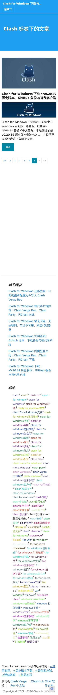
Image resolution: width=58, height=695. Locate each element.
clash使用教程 (37, 501)
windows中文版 (40, 611)
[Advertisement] (29, 195)
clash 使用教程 (41, 484)
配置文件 (32, 641)
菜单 (6, 9)
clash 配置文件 (23, 488)
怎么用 (46, 637)
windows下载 (30, 607)
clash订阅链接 (42, 522)
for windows (20, 544)
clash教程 (36, 518)
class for (36, 531)
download (36, 535)
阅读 (8, 147)
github (34, 586)
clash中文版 (20, 501)
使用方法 (35, 637)
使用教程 (23, 637)
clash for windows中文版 (27, 412)
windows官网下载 (28, 620)
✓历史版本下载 (22, 670)
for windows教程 (23, 578)
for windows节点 (30, 582)
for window (40, 539)
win (37, 590)
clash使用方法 (21, 505)
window (17, 594)
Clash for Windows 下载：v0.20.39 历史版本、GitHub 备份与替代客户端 (29, 370)
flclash (17, 539)
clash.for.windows (24, 493)
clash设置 (20, 527)
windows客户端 (22, 624)
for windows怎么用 (34, 573)
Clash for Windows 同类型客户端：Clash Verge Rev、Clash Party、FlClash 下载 (28, 355)
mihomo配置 (25, 590)
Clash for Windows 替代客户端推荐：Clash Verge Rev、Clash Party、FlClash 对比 (29, 310)
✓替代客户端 (43, 670)
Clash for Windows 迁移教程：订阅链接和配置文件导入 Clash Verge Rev (29, 295)
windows (29, 594)
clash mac (37, 459)
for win (27, 539)
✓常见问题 (25, 674)
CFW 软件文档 (50, 683)
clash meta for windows (27, 463)
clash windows (32, 476)
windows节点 (25, 633)
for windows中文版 (29, 561)
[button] (5, 160)
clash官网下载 (21, 510)
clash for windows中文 (31, 408)
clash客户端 (38, 510)
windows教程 (25, 628)
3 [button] (24, 160)
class (26, 531)
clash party (39, 467)
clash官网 (37, 505)
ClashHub (37, 681)
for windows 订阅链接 (30, 552)
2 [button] (19, 160)
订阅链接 (20, 641)
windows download (32, 599)
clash (24, 395)
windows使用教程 (23, 616)
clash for (35, 395)
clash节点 (25, 522)
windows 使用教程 (23, 603)
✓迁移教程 (8, 674)
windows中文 (21, 611)
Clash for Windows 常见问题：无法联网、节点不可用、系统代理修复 (29, 325)
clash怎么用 (20, 514)
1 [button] (14, 160)
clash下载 (41, 497)
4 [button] (29, 160)
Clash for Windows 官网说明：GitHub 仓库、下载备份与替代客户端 (30, 340)
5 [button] (34, 160)
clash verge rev (22, 471)
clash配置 (33, 527)
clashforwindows (23, 497)
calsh (16, 395)
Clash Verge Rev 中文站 (18, 683)
